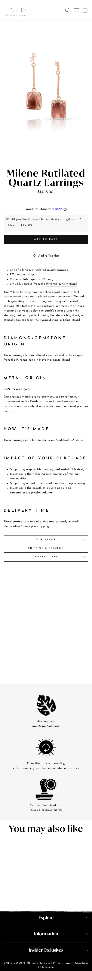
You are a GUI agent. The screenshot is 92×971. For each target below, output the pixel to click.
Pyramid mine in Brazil (61, 284)
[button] (46, 256)
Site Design (47, 967)
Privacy (57, 963)
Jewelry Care (46, 557)
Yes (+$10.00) (21, 225)
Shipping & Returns (46, 548)
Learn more (21, 406)
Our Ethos (46, 539)
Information (46, 934)
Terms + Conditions (76, 963)
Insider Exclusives (46, 950)
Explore (46, 918)
